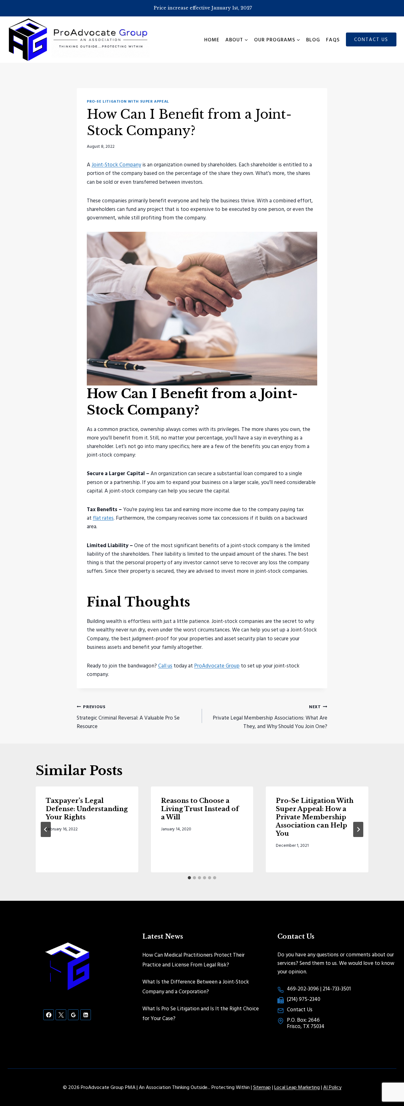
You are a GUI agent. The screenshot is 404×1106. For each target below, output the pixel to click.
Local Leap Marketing (297, 1087)
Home (211, 39)
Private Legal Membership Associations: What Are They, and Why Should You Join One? (270, 716)
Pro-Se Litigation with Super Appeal (128, 101)
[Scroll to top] (388, 1080)
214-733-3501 (337, 988)
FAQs (333, 39)
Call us (165, 665)
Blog (313, 39)
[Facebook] (48, 1014)
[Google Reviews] (73, 1014)
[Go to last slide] (46, 829)
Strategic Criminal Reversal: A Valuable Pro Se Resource (128, 716)
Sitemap (262, 1087)
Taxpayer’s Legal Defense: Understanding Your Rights (87, 809)
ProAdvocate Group (217, 665)
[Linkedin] (85, 1014)
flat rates (103, 518)
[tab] (189, 877)
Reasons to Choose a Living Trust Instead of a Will (200, 809)
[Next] (358, 829)
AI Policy (332, 1087)
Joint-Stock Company (116, 164)
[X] (61, 1014)
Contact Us (371, 39)
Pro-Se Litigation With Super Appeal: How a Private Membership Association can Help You (315, 817)
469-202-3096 (303, 988)
